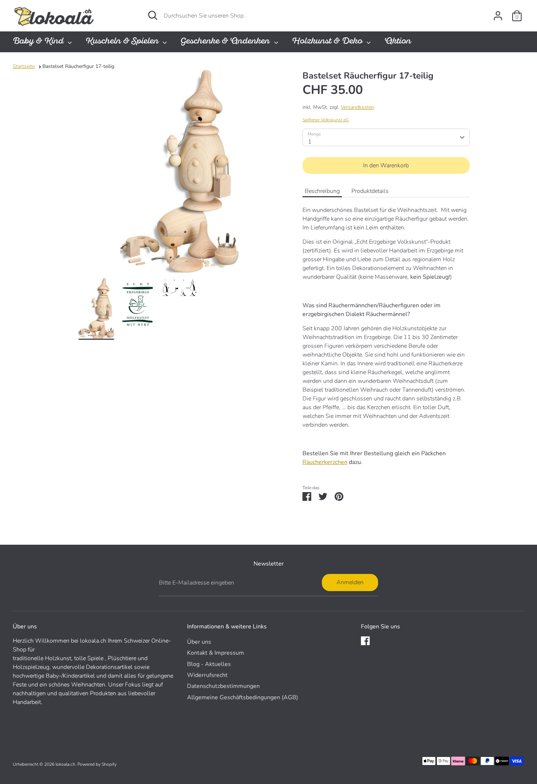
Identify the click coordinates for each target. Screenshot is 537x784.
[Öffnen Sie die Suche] (152, 15)
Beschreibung (322, 191)
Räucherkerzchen (324, 462)
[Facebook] (365, 640)
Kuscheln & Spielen (123, 42)
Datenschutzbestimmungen (223, 686)
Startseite (24, 66)
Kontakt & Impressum (215, 653)
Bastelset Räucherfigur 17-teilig (78, 66)
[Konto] (498, 15)
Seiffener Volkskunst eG (325, 120)
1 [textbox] (310, 142)
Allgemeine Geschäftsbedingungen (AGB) (242, 697)
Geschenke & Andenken (226, 42)
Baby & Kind (39, 42)
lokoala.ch (65, 764)
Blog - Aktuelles (209, 664)
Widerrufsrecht (207, 675)
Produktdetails (370, 191)
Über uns (199, 642)
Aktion (397, 42)
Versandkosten (357, 107)
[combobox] (386, 137)
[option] (179, 174)
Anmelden (349, 582)
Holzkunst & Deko (328, 42)
